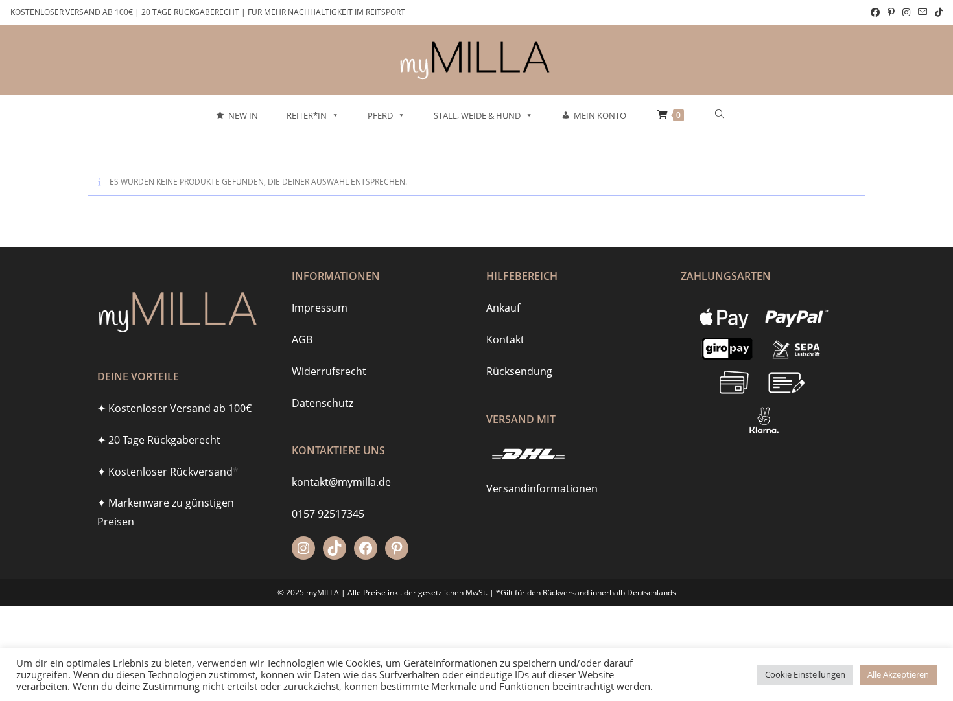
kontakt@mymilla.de (341, 482)
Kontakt (505, 339)
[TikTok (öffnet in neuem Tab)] (937, 12)
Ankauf (503, 308)
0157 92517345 (328, 514)
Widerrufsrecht (329, 371)
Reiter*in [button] (307, 115)
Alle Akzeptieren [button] (898, 674)
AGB (302, 339)
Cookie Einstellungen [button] (805, 674)
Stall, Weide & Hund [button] (477, 115)
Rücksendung (519, 371)
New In (243, 115)
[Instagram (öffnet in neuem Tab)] (906, 12)
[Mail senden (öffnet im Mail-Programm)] (922, 12)
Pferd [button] (380, 115)
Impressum (319, 308)
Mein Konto (600, 115)
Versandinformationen (542, 488)
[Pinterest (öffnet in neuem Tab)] (891, 12)
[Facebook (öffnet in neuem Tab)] (875, 12)
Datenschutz (322, 403)
